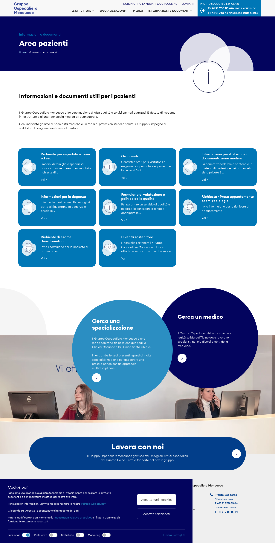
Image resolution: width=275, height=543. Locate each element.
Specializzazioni (112, 11)
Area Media (146, 3)
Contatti (188, 3)
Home (22, 52)
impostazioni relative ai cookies (73, 517)
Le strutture (81, 11)
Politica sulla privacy (93, 503)
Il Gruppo (129, 3)
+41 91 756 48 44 (227, 511)
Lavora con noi (167, 3)
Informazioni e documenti (168, 11)
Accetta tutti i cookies (156, 499)
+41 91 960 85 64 (227, 503)
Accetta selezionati (156, 514)
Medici (138, 11)
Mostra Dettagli (173, 535)
